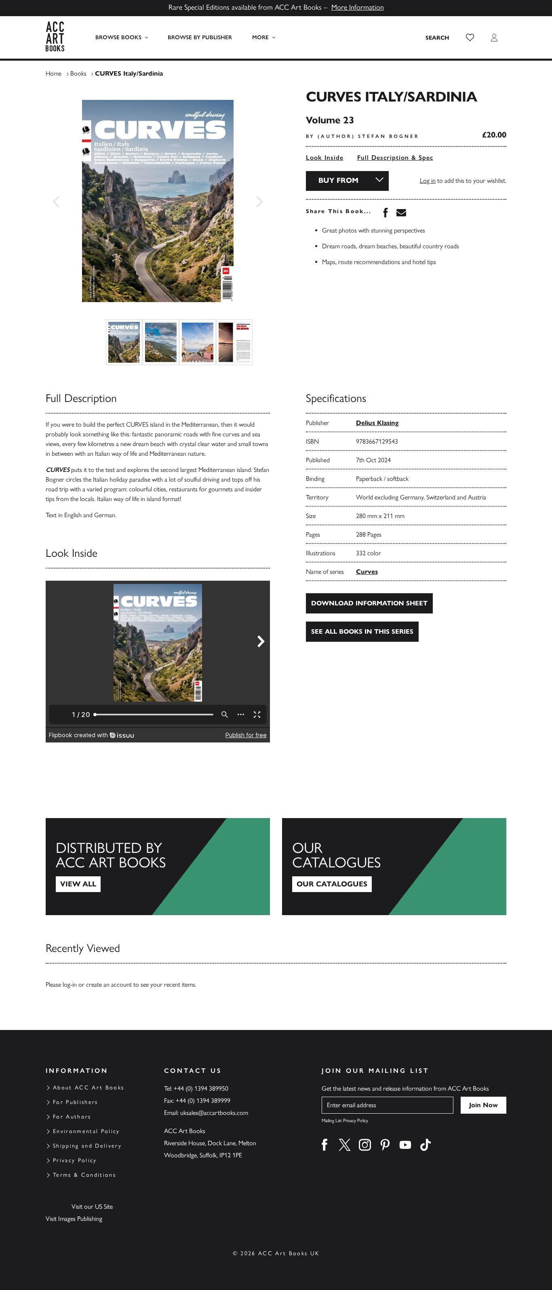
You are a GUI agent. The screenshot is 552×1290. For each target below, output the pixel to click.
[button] (470, 37)
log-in (70, 984)
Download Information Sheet (369, 603)
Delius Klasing (377, 423)
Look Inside (324, 157)
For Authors (72, 1116)
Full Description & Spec (395, 157)
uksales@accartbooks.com (214, 1113)
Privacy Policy (75, 1160)
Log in (428, 180)
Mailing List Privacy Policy (345, 1120)
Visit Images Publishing (74, 1218)
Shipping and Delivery (87, 1145)
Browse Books (118, 37)
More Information (357, 7)
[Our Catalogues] (394, 866)
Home (53, 73)
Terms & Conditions (84, 1175)
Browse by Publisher (200, 37)
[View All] (158, 866)
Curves (367, 571)
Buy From (338, 180)
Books (78, 73)
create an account (109, 984)
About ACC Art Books (88, 1087)
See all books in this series (362, 631)
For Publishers (75, 1102)
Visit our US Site (92, 1206)
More (260, 37)
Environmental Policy (86, 1131)
